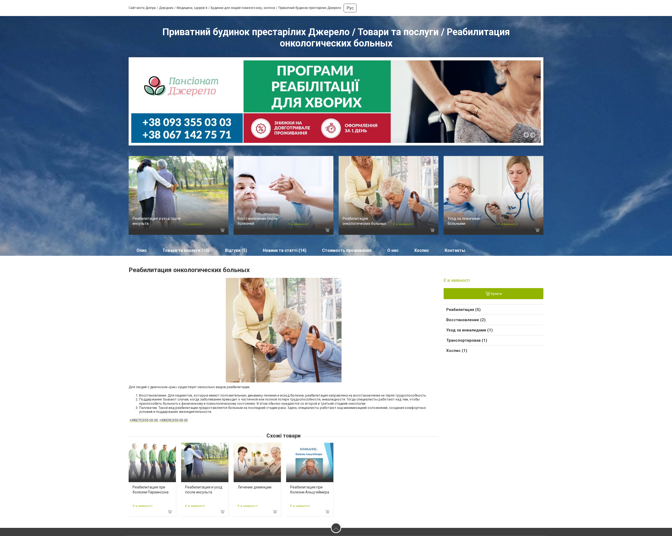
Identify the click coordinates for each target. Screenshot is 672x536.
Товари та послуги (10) (185, 250)
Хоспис (421, 250)
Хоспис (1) (456, 350)
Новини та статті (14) (284, 250)
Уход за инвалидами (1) (469, 330)
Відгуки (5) (236, 250)
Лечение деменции (254, 487)
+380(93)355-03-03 (173, 420)
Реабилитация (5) (463, 309)
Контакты (455, 250)
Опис (141, 250)
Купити (496, 294)
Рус (350, 8)
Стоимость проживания (346, 250)
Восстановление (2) (466, 320)
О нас (392, 250)
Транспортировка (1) (466, 340)
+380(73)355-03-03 (143, 420)
